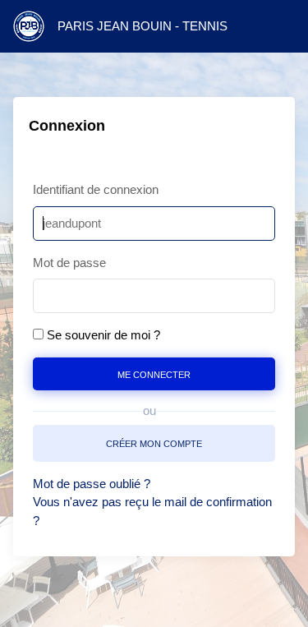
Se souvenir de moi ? (103, 335)
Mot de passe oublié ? (91, 484)
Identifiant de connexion (96, 189)
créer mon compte (154, 443)
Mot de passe (69, 263)
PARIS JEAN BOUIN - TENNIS (142, 26)
